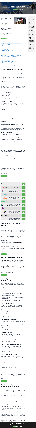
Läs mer (23, 184)
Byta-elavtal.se (4, 1)
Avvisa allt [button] (21, 426)
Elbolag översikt (15, 9)
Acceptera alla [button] (15, 426)
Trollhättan (12, 394)
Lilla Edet (18, 394)
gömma (11, 41)
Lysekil (15, 394)
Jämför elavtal (21, 9)
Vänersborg (4, 394)
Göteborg (2, 395)
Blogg (33, 1)
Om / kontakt (28, 1)
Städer (24, 1)
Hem (21, 1)
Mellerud (8, 394)
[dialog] (18, 425)
